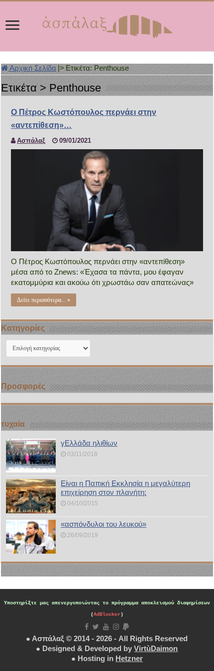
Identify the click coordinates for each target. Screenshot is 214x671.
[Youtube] (106, 627)
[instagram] (116, 627)
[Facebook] (87, 627)
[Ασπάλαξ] (107, 24)
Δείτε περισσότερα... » (43, 299)
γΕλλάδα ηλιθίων (89, 443)
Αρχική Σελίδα (32, 68)
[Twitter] (96, 627)
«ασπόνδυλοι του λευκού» (103, 524)
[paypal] (126, 627)
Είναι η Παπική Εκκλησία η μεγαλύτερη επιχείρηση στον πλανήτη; (125, 487)
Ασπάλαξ (31, 140)
